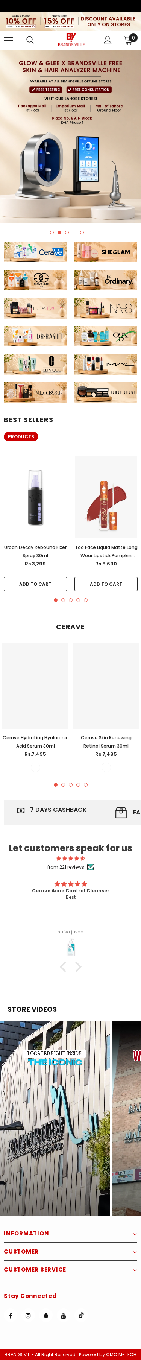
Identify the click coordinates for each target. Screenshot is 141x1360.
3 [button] (67, 232)
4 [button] (74, 232)
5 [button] (82, 232)
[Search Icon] (37, 40)
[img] (70, 858)
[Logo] (71, 39)
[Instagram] (28, 1315)
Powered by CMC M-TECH (107, 1354)
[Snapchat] (46, 1315)
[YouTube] (63, 1315)
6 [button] (89, 232)
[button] (55, 1118)
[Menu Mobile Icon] (8, 40)
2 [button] (59, 232)
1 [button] (52, 232)
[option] (70, 136)
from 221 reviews (65, 867)
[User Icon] (108, 40)
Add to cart (35, 584)
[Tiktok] (81, 1315)
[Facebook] (10, 1315)
